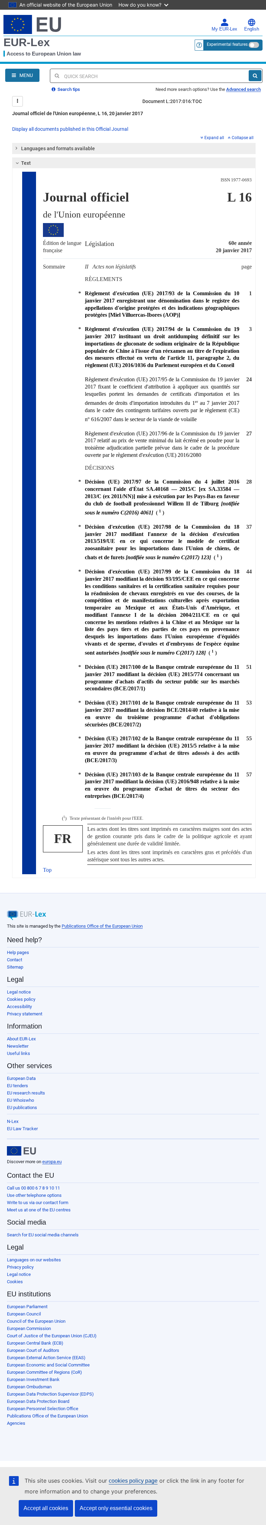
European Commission (29, 1328)
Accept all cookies (46, 1508)
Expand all (214, 137)
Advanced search (243, 89)
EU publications (22, 1107)
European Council (24, 1314)
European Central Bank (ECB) (35, 1343)
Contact (14, 959)
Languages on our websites (34, 1259)
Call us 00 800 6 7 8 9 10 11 (33, 1188)
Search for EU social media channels (43, 1234)
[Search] (255, 75)
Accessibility (19, 1006)
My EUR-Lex (224, 29)
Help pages (18, 952)
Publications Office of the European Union (102, 926)
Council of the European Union (36, 1321)
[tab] (133, 148)
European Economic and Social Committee (48, 1365)
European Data (21, 1078)
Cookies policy (21, 999)
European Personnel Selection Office (42, 1408)
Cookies (15, 1281)
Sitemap (15, 967)
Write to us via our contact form (37, 1202)
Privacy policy (20, 1267)
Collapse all (243, 137)
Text (26, 163)
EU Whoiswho (20, 1100)
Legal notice (19, 992)
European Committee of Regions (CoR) (44, 1372)
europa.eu (52, 1161)
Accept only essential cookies (116, 1508)
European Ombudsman (29, 1386)
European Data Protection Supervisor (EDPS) (50, 1394)
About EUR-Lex (21, 1038)
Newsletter (17, 1046)
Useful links (18, 1053)
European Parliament (27, 1306)
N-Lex (12, 1121)
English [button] (251, 29)
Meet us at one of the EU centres (39, 1209)
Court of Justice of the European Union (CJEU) (52, 1335)
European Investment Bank (33, 1379)
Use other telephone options (34, 1195)
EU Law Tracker (22, 1128)
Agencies (16, 1423)
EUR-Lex (26, 42)
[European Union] (21, 1151)
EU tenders (17, 1085)
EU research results (26, 1093)
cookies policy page (133, 1481)
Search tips (68, 89)
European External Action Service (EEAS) (46, 1357)
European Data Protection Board (38, 1401)
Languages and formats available (58, 148)
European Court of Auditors (33, 1350)
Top (47, 870)
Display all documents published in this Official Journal (70, 129)
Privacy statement (24, 1013)
